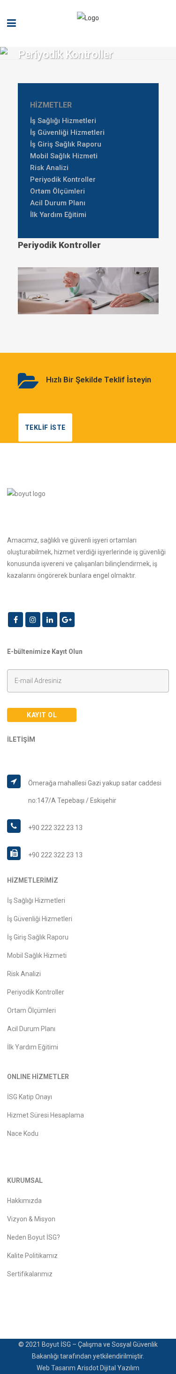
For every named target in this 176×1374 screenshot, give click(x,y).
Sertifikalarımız (30, 1274)
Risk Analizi (49, 167)
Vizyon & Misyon (31, 1219)
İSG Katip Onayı (29, 1097)
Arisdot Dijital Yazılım (108, 1368)
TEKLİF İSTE (45, 427)
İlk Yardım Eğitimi (58, 214)
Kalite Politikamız (32, 1255)
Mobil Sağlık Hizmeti (64, 156)
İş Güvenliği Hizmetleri (67, 132)
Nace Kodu (22, 1133)
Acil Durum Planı (57, 203)
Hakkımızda (24, 1200)
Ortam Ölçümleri (57, 191)
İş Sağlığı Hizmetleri (63, 120)
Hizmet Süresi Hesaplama (45, 1115)
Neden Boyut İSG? (33, 1237)
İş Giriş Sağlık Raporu (65, 144)
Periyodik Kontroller (63, 179)
